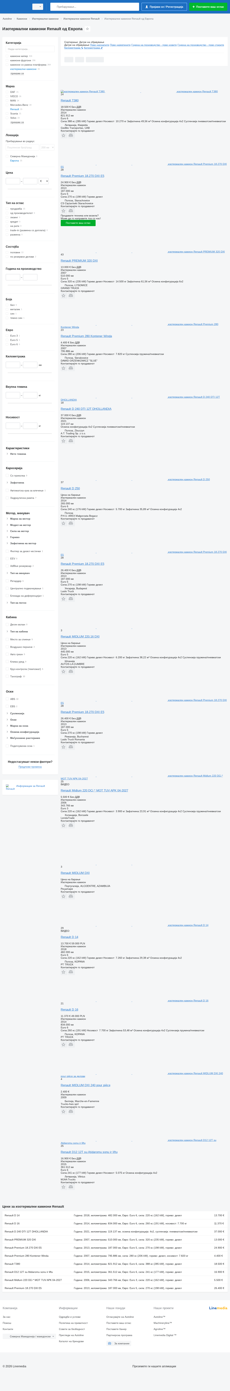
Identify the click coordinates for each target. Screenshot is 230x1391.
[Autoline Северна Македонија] (15, 7)
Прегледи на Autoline (71, 1335)
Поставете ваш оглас (78, 222)
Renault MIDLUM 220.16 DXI (80, 636)
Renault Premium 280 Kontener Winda (86, 336)
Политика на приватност (73, 1322)
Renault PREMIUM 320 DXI (79, 260)
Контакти (8, 1329)
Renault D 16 (69, 1009)
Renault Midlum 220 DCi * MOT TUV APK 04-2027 (94, 790)
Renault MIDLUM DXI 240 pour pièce (85, 1085)
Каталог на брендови (71, 1341)
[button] (64, 135)
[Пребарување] (54, 6)
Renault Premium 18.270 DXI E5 (82, 176)
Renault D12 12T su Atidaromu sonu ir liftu (89, 1152)
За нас (6, 1316)
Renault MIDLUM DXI (75, 873)
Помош (7, 1322)
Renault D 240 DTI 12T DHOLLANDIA (86, 409)
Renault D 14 (69, 937)
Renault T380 (70, 100)
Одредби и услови (69, 1316)
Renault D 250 (70, 488)
